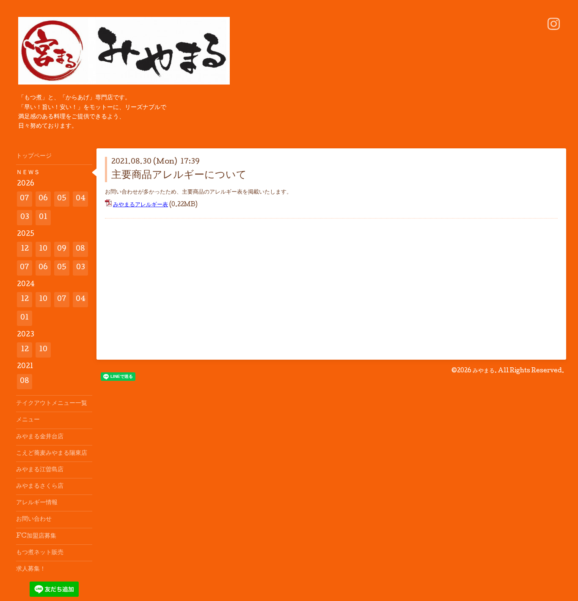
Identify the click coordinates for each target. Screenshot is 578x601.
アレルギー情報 (37, 503)
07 (24, 198)
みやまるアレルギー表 (140, 205)
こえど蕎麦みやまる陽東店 (51, 453)
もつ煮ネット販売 (39, 552)
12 (25, 249)
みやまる (484, 371)
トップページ (34, 156)
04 (80, 198)
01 (43, 217)
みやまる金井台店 (39, 437)
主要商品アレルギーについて (179, 175)
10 (43, 249)
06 (43, 198)
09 (61, 249)
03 (24, 217)
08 (80, 249)
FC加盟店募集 (36, 536)
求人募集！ (31, 569)
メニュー (28, 420)
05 (61, 198)
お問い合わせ (34, 519)
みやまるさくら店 (39, 486)
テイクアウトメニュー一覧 (51, 403)
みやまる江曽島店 (39, 470)
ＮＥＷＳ (28, 172)
